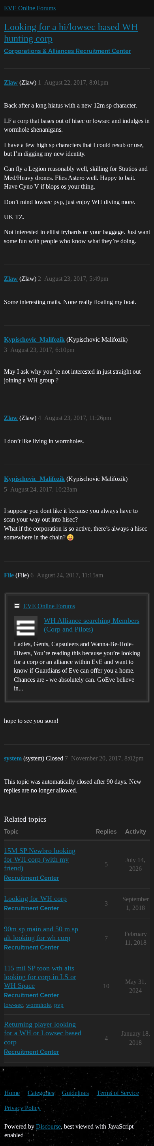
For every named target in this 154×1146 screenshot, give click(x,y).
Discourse (48, 1126)
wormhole (38, 1004)
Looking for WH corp (35, 898)
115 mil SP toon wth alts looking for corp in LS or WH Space (40, 976)
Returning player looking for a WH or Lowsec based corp (42, 1033)
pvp (59, 1004)
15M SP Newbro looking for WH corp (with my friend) (39, 859)
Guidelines (75, 1092)
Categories (41, 1092)
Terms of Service (118, 1092)
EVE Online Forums (30, 8)
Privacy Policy (22, 1107)
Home (12, 1092)
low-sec (13, 1004)
